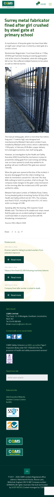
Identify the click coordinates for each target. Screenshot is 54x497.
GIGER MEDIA (16, 487)
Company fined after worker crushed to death (22, 288)
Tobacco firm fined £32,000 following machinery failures (27, 270)
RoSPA (9, 402)
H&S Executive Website (15, 397)
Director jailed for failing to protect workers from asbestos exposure (24, 251)
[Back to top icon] (27, 471)
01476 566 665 (15, 321)
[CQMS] (8, 4)
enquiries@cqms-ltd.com (21, 324)
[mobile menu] (50, 4)
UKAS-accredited (34, 345)
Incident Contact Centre (16, 399)
